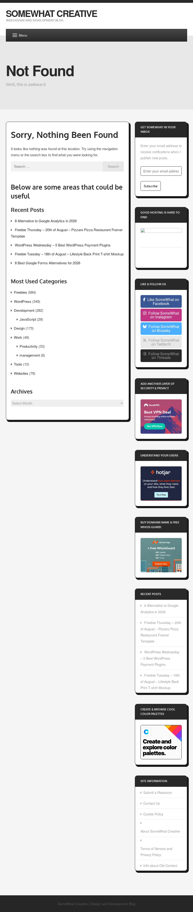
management (30, 355)
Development (24, 310)
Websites (21, 373)
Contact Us (151, 803)
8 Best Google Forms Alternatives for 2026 (47, 262)
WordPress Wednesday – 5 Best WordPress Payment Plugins (63, 244)
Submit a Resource (157, 792)
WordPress (22, 301)
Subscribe (150, 186)
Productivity (29, 346)
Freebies (20, 292)
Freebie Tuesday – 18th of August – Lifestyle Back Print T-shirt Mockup (69, 253)
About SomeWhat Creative (160, 831)
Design (19, 328)
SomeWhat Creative (51, 13)
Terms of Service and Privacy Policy (156, 851)
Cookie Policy (153, 814)
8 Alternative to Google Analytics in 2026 (46, 220)
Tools (18, 364)
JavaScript (28, 319)
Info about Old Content (160, 865)
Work (18, 337)
